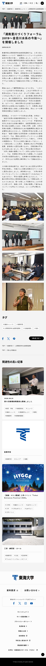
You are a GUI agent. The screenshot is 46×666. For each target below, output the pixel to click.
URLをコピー (36, 338)
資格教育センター (24, 412)
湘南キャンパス (8, 324)
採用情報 (22, 636)
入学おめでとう (17, 508)
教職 (35, 412)
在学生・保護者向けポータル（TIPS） (22, 650)
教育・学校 (9, 408)
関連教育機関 (22, 645)
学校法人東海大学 (22, 640)
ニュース (30, 408)
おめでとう (29, 508)
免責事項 (22, 626)
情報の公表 (22, 631)
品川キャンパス (31, 505)
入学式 (8, 505)
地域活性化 (20, 408)
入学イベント (10, 512)
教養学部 (20, 324)
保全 (37, 328)
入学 (7, 508)
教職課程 (8, 416)
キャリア (18, 459)
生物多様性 (28, 328)
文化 (17, 555)
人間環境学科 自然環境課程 (12, 328)
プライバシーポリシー (22, 621)
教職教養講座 (19, 416)
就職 (26, 459)
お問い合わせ (31, 590)
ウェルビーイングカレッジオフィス (16, 559)
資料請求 (11, 590)
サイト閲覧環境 (22, 617)
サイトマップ (22, 612)
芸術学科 (24, 555)
